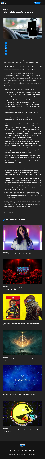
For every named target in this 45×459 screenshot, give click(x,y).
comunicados (7, 213)
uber (11, 213)
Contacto (38, 2)
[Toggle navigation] (42, 2)
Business (5, 10)
